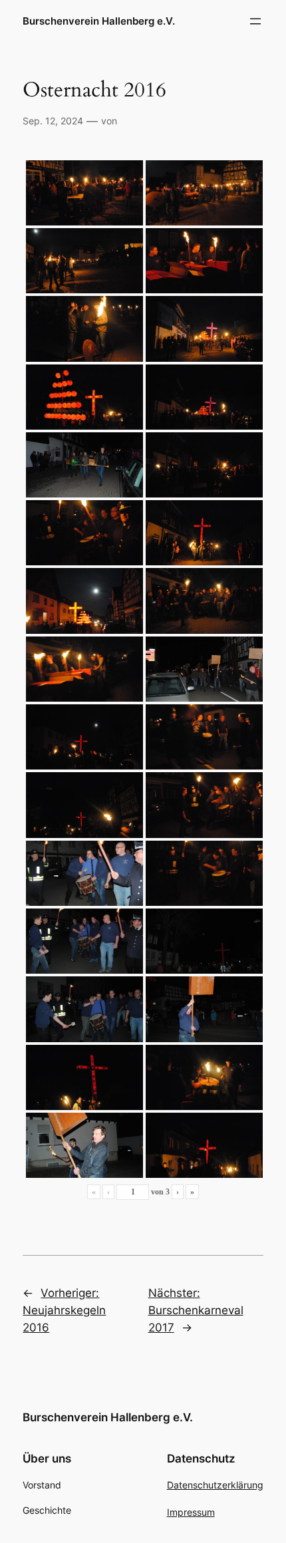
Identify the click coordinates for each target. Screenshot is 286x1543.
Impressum (191, 1512)
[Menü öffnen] (255, 21)
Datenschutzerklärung (215, 1484)
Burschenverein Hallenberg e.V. (99, 21)
